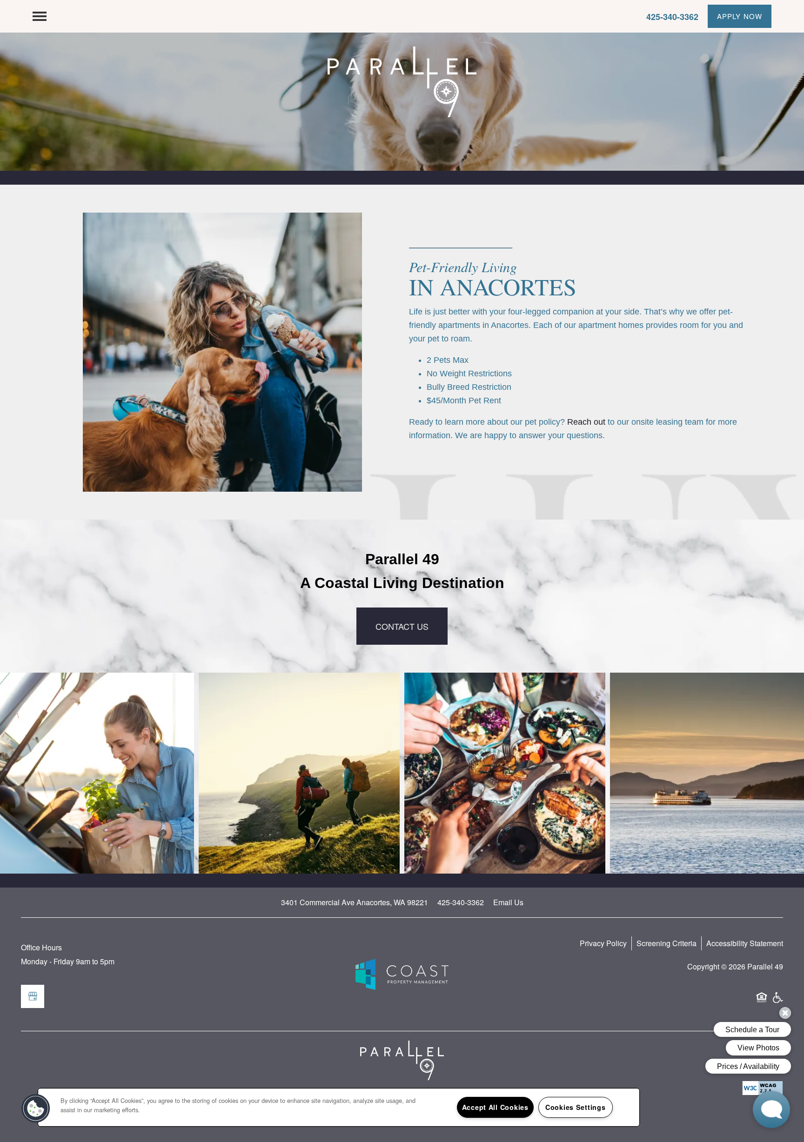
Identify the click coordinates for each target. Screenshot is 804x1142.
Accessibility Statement (744, 943)
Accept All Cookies (495, 1107)
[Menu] (40, 16)
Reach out (586, 422)
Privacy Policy (603, 943)
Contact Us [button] (402, 626)
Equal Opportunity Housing (761, 1001)
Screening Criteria (666, 943)
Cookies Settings (575, 1107)
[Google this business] (32, 996)
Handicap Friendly (777, 1001)
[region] (338, 1107)
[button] (739, 16)
